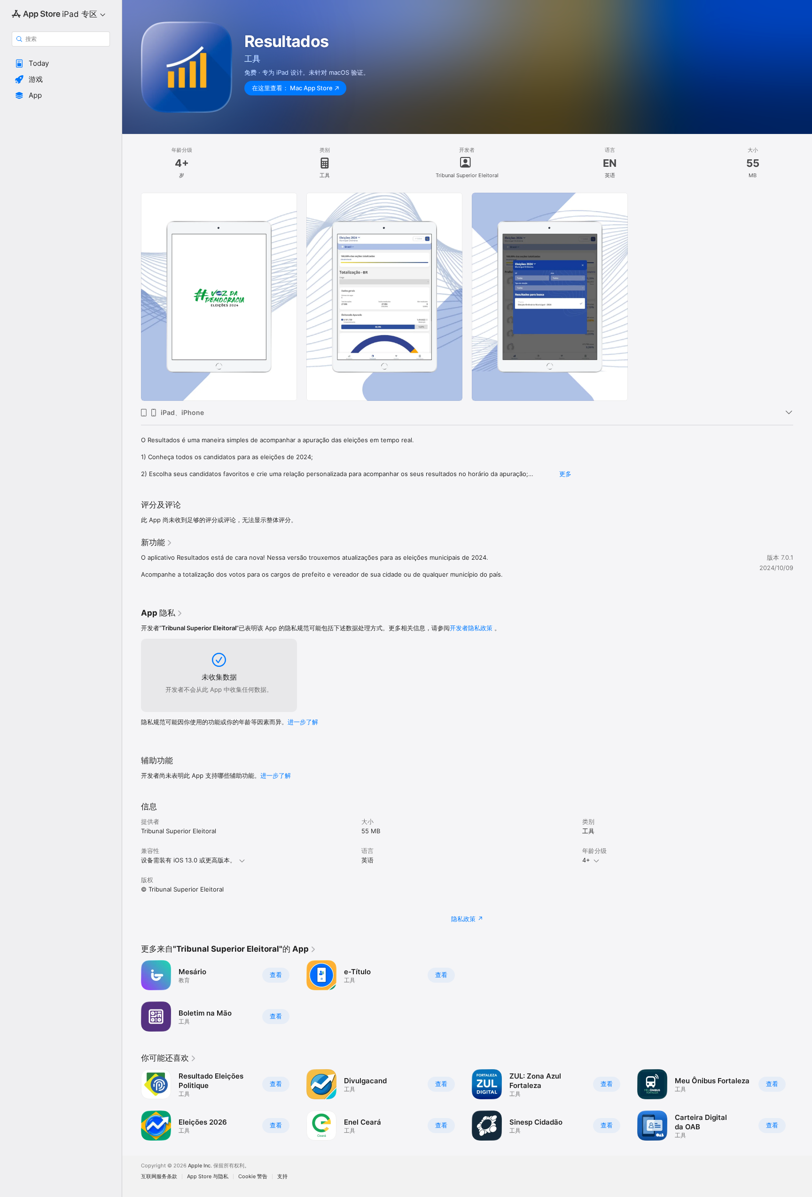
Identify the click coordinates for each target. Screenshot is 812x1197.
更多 (565, 473)
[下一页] (802, 1105)
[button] (60, 63)
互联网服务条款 (159, 1176)
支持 (282, 1176)
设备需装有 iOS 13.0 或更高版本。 (188, 860)
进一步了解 (303, 722)
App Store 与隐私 (207, 1176)
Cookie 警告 (252, 1176)
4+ (586, 860)
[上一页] (131, 1105)
